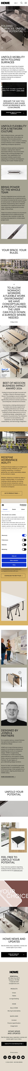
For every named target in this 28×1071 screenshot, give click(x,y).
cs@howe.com (18, 870)
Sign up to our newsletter (13, 1044)
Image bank (14, 1026)
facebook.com (14, 1057)
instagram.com (5, 1057)
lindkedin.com (9, 1057)
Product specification (14, 1023)
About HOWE (14, 1008)
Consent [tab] (5, 509)
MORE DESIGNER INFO (7, 777)
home (2, 10)
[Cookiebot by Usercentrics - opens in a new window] (20, 505)
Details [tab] (14, 509)
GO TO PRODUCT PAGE (11, 493)
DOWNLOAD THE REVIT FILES (13, 576)
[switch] (23, 540)
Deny (14, 564)
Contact (14, 1020)
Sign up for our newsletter (13, 954)
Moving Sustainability (14, 1011)
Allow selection (14, 560)
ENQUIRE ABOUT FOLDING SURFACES (13, 113)
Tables (14, 996)
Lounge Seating (14, 998)
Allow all (14, 556)
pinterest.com (18, 1057)
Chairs (14, 993)
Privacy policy (14, 1052)
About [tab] (23, 509)
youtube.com (23, 1057)
